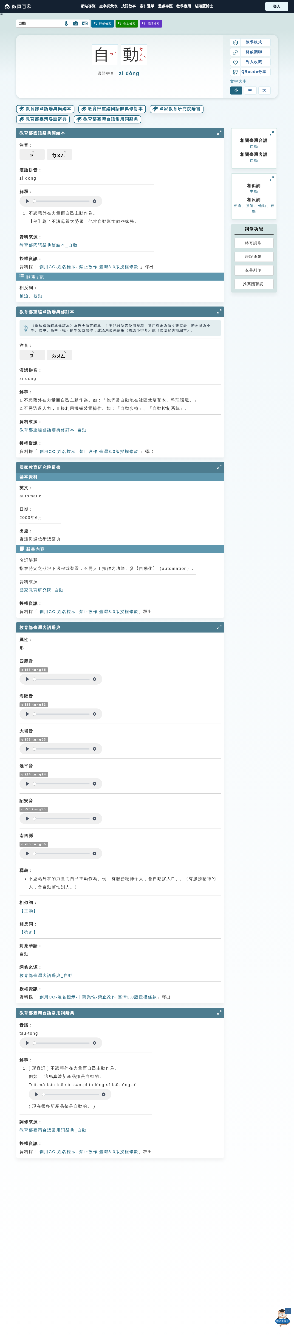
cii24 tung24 (33, 774)
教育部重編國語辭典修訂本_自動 (53, 430)
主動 (254, 191)
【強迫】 (29, 932)
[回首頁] (18, 6)
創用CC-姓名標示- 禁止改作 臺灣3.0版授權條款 (88, 267)
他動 (262, 206)
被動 (37, 296)
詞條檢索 (105, 23)
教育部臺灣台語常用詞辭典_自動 (53, 1130)
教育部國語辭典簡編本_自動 (48, 245)
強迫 (250, 206)
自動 (254, 146)
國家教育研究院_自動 (42, 590)
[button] (147, 6)
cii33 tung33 (33, 704)
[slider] (61, 201)
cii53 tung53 (33, 739)
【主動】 (29, 911)
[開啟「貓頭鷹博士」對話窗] (282, 1318)
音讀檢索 (153, 23)
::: (1, 6)
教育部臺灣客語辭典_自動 (46, 975)
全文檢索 (129, 23)
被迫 (24, 296)
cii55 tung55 (33, 670)
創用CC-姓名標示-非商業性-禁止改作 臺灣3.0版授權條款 (97, 997)
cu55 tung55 (33, 809)
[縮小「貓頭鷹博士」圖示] (288, 1311)
